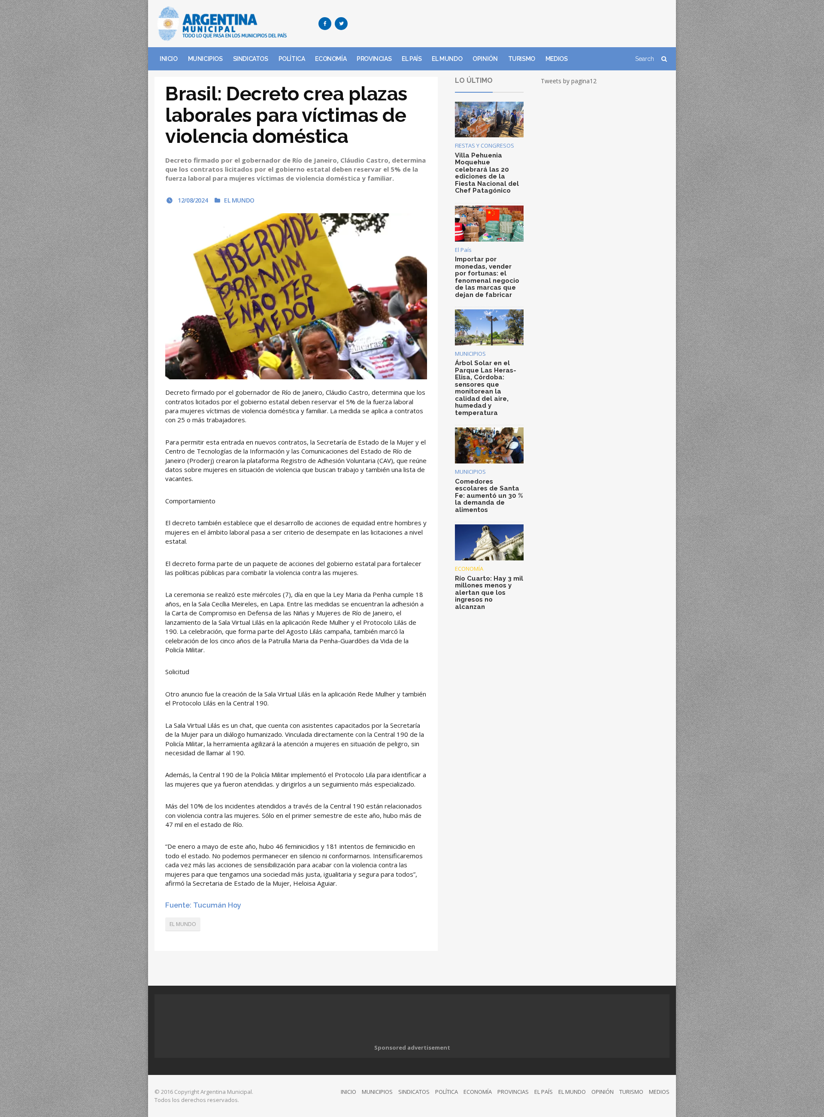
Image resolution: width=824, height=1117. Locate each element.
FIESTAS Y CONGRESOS (484, 145)
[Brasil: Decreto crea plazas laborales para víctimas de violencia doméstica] (296, 296)
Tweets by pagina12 (569, 81)
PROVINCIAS (374, 58)
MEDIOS (556, 58)
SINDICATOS (250, 58)
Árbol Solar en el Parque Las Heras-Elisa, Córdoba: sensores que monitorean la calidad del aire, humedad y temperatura (485, 388)
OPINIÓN (485, 58)
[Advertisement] (513, 23)
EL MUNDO (447, 58)
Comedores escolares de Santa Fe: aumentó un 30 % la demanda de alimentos (489, 496)
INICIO (169, 58)
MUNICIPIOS (205, 58)
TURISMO (521, 58)
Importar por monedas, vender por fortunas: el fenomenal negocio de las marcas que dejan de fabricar (487, 277)
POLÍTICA (292, 58)
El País (463, 250)
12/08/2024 (192, 200)
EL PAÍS (411, 58)
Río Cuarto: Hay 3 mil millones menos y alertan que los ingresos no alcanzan (489, 593)
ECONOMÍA (330, 58)
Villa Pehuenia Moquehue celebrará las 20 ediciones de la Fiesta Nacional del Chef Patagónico (487, 173)
